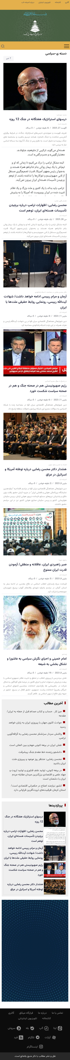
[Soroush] (14, 1028)
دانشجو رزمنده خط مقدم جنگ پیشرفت (40, 752)
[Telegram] (34, 1037)
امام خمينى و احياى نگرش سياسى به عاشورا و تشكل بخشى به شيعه (37, 661)
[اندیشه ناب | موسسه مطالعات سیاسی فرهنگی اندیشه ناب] (35, 30)
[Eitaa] (58, 1028)
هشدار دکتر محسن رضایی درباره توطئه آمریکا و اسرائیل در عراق (36, 472)
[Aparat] (50, 1037)
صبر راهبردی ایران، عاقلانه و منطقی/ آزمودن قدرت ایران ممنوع (38, 567)
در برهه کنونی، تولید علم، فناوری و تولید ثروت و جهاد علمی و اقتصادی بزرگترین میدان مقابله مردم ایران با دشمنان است (38, 775)
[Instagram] (35, 1047)
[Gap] (44, 1028)
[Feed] (18, 1037)
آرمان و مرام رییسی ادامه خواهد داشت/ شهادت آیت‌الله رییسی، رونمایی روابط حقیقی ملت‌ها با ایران (35, 302)
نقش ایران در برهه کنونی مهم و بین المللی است (35, 745)
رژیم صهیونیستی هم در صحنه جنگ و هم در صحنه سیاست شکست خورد (38, 388)
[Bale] (30, 1028)
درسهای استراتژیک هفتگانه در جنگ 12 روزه (38, 119)
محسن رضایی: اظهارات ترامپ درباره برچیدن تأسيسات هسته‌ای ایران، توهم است (38, 208)
